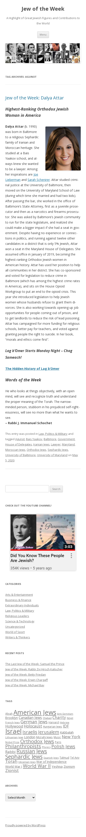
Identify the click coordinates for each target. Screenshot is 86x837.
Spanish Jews (51, 757)
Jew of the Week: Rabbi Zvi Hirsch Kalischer (34, 669)
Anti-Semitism (65, 713)
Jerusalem (48, 732)
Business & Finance (18, 600)
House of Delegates (18, 444)
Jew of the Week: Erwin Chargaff (26, 680)
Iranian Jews (41, 444)
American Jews (34, 712)
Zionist (12, 770)
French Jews (12, 722)
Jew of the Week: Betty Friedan (25, 675)
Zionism (69, 766)
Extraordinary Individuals (22, 605)
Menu (43, 34)
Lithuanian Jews (14, 737)
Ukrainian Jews (27, 762)
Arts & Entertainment (19, 595)
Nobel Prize (12, 742)
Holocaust (33, 726)
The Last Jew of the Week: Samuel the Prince (34, 664)
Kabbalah (67, 732)
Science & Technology (19, 621)
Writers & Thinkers (17, 637)
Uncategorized (15, 627)
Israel (13, 731)
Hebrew (64, 722)
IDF (66, 726)
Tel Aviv (74, 757)
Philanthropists (23, 746)
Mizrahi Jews (44, 737)
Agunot (20, 439)
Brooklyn (11, 718)
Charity (59, 717)
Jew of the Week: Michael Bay (24, 685)
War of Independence (51, 762)
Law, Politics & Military (53, 434)
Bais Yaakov (34, 439)
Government (66, 439)
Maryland (68, 444)
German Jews (34, 722)
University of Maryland (52, 455)
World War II (37, 766)
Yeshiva (57, 766)
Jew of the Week (43, 8)
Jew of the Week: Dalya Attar (34, 98)
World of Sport (15, 632)
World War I (13, 766)
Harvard (54, 722)
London (29, 737)
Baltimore (50, 439)
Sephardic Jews (58, 450)
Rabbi (10, 751)
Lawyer (56, 444)
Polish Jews (63, 746)
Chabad (47, 718)
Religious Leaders (17, 616)
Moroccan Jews (15, 450)
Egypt (70, 718)
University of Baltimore (20, 455)
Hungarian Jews (52, 726)
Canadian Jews (30, 717)
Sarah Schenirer (39, 180)
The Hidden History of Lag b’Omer (32, 368)
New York (71, 737)
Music (57, 737)
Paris (58, 742)
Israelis (29, 732)
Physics (46, 747)
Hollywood (14, 726)
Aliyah (9, 713)
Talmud (64, 758)
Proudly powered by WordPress (25, 825)
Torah (11, 761)
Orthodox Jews (36, 450)
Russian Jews (32, 751)
